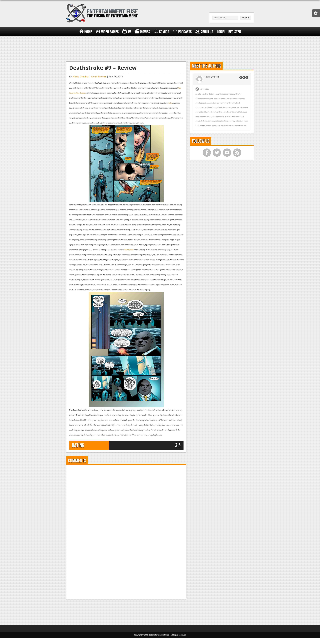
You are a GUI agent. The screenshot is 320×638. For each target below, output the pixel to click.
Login (221, 31)
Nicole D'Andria (81, 76)
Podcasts (185, 31)
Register (234, 31)
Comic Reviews (98, 76)
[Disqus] (126, 499)
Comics (164, 31)
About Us (207, 31)
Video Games (110, 31)
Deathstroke (128, 249)
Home (88, 31)
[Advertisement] (160, 48)
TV (129, 31)
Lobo (170, 103)
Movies (145, 31)
